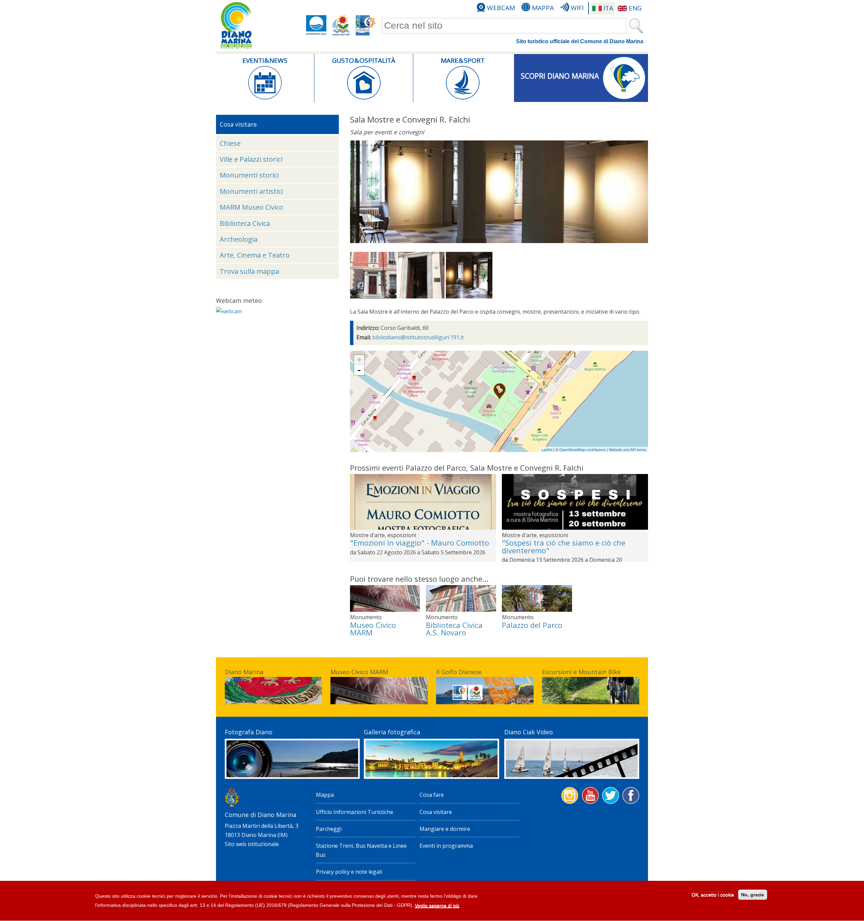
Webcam (501, 7)
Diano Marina (244, 672)
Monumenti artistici (251, 191)
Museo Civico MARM (373, 628)
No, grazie (752, 894)
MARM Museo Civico (251, 207)
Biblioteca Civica (245, 223)
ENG (635, 8)
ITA (608, 8)
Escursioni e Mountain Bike (581, 672)
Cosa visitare (436, 812)
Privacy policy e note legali (349, 871)
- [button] (359, 370)
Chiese (230, 143)
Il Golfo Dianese (459, 672)
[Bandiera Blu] (316, 25)
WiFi (577, 7)
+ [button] (359, 360)
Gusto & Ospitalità (363, 60)
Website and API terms (627, 449)
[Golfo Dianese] (366, 25)
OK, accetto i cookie (713, 894)
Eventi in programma (446, 845)
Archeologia (239, 239)
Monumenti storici (249, 175)
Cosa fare (432, 794)
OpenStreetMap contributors (582, 449)
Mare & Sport (463, 60)
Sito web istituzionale (252, 844)
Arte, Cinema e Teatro (255, 255)
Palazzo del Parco (532, 625)
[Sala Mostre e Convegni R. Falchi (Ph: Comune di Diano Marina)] (421, 296)
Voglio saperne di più (437, 905)
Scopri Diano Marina (560, 76)
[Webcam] (229, 311)
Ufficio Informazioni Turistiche (354, 812)
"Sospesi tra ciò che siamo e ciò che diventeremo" (563, 546)
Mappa (543, 7)
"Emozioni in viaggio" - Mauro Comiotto (419, 542)
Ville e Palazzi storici (251, 159)
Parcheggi (329, 829)
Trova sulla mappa (249, 271)
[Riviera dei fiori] (341, 25)
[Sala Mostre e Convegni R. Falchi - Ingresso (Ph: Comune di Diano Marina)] (373, 296)
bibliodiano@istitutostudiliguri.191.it (418, 337)
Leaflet (546, 449)
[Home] (236, 26)
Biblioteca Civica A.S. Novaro (454, 628)
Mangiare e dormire (445, 829)
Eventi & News (265, 60)
